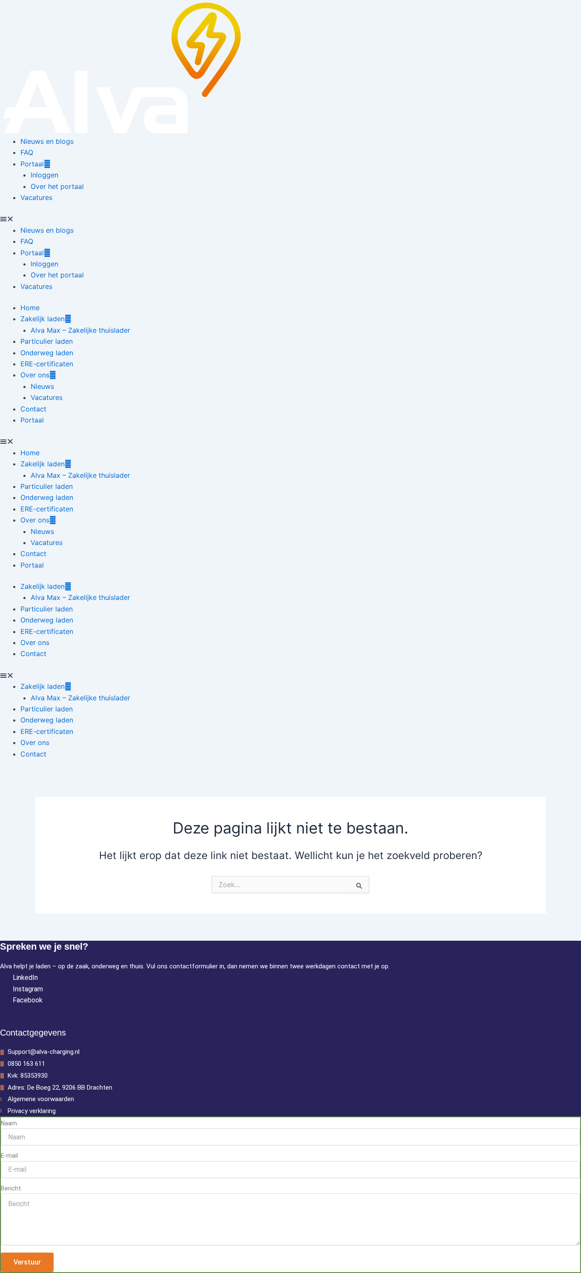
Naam (9, 1123)
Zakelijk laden (42, 318)
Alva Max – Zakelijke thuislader (80, 330)
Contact (33, 409)
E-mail (9, 1155)
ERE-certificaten (46, 364)
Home (30, 307)
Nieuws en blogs (47, 141)
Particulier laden (46, 341)
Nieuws (42, 386)
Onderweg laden (46, 352)
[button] (290, 218)
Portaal (32, 164)
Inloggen (44, 175)
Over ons (34, 375)
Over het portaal (57, 186)
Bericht (11, 1188)
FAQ (26, 152)
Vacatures (36, 197)
